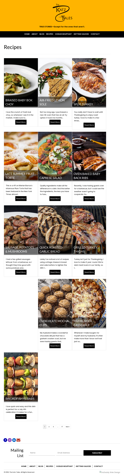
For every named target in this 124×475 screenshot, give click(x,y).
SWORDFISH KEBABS (19, 398)
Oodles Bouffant (64, 466)
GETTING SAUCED (83, 466)
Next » (68, 427)
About (32, 466)
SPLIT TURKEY (83, 104)
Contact (98, 466)
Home (23, 466)
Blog (40, 466)
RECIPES (49, 466)
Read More (21, 122)
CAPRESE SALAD (51, 178)
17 (62, 427)
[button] (5, 440)
